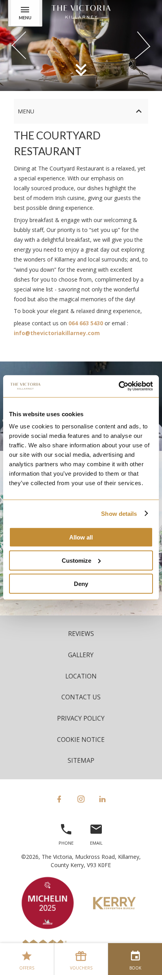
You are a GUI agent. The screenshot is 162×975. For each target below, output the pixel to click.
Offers (26, 968)
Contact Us (81, 697)
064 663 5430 (85, 323)
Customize (76, 560)
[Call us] (66, 832)
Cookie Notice (81, 739)
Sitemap (81, 760)
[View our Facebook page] (59, 798)
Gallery (81, 655)
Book (135, 968)
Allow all (81, 537)
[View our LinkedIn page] (102, 798)
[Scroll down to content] (81, 69)
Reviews (81, 633)
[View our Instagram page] (81, 798)
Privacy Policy (81, 718)
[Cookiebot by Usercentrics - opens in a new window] (118, 386)
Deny (81, 583)
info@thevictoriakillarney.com (57, 333)
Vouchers (81, 968)
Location (81, 676)
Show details (119, 513)
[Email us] (96, 832)
